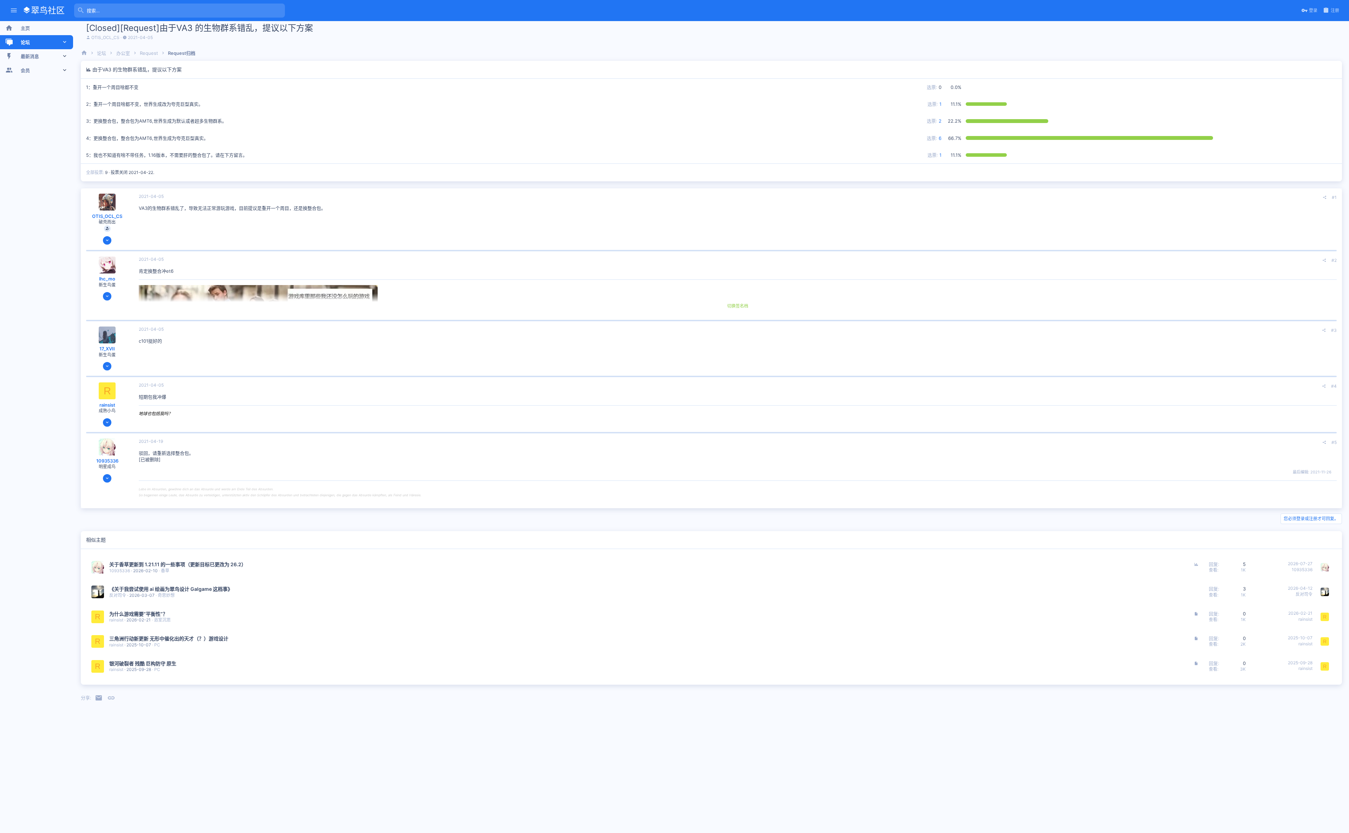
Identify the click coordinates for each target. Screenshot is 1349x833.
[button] (14, 11)
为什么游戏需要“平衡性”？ (138, 614)
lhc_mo (107, 279)
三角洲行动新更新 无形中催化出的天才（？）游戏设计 (168, 638)
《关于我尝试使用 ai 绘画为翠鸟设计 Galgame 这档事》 (171, 589)
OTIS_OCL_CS (105, 37)
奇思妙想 (166, 595)
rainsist (107, 405)
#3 (1334, 330)
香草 (165, 570)
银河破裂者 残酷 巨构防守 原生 (142, 663)
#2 (1334, 260)
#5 (1334, 442)
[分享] (1324, 197)
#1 (1334, 197)
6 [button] (934, 138)
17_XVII (107, 348)
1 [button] (934, 104)
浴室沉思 (162, 619)
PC (157, 644)
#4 (1334, 386)
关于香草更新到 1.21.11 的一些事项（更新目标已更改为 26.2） (177, 564)
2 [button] (934, 121)
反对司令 (117, 595)
